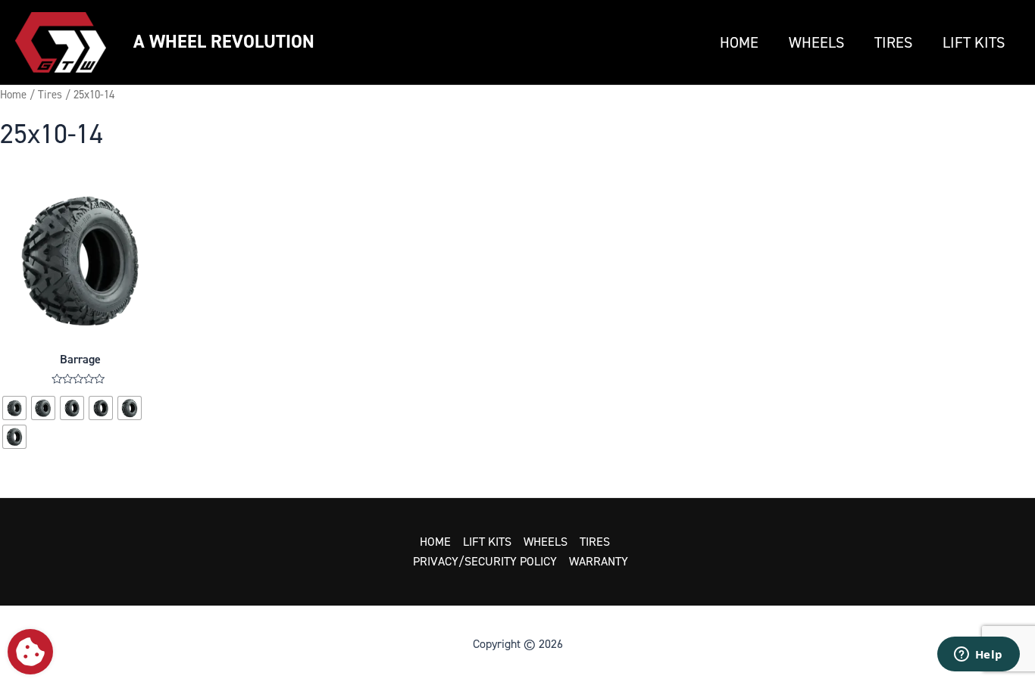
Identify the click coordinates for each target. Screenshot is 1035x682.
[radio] (14, 408)
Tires (893, 42)
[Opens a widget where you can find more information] (978, 655)
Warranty (598, 561)
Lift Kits (974, 42)
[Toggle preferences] (30, 651)
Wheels (816, 42)
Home (739, 42)
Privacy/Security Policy (485, 561)
